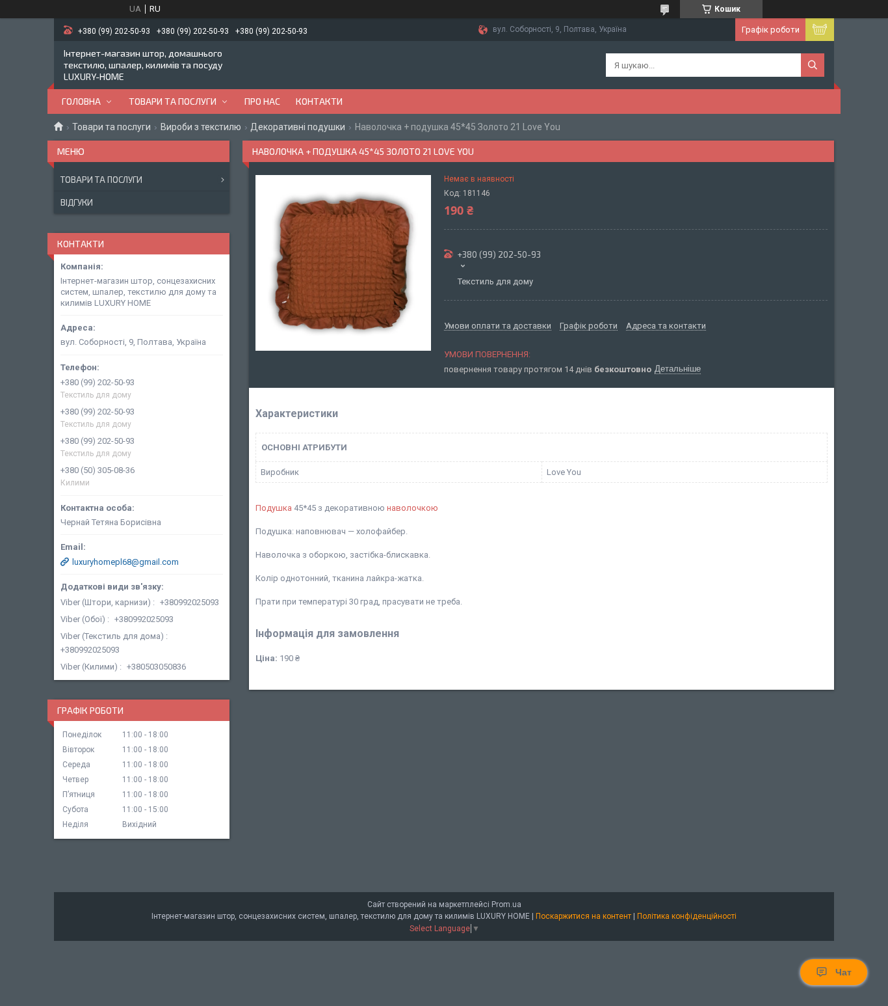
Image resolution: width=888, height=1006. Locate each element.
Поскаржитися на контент (583, 916)
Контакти (319, 101)
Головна (81, 101)
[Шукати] (812, 65)
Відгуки (76, 202)
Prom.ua (506, 904)
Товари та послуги (172, 101)
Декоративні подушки (297, 127)
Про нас (262, 101)
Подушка (273, 508)
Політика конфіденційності (687, 916)
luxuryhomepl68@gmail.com (125, 562)
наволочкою (412, 508)
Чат (843, 972)
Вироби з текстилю (201, 127)
